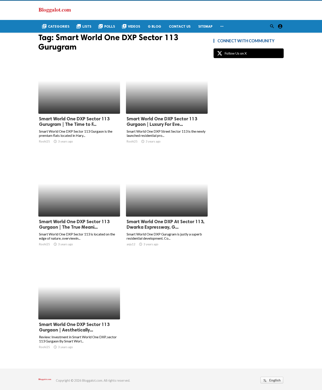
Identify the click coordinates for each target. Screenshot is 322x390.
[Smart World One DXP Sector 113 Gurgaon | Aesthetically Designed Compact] (79, 308)
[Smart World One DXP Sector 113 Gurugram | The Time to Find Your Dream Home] (79, 102)
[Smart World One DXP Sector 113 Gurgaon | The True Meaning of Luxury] (79, 205)
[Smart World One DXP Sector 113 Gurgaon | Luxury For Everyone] (167, 102)
